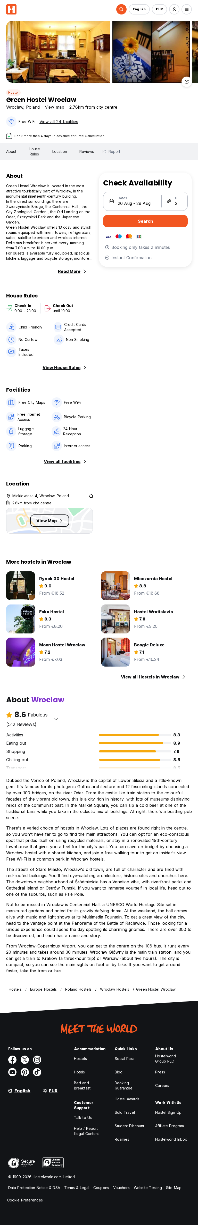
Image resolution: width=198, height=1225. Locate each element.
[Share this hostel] (187, 82)
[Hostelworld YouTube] (12, 1072)
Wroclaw (14, 107)
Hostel (13, 92)
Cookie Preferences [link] (25, 1200)
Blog (118, 1072)
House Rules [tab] (34, 151)
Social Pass (125, 1058)
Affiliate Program (169, 1126)
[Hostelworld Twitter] (25, 1060)
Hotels (79, 1072)
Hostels (80, 1058)
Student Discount (129, 1126)
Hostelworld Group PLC (165, 1058)
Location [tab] (59, 151)
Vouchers (121, 1187)
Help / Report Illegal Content (86, 1131)
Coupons (101, 1187)
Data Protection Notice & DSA (34, 1187)
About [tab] (11, 151)
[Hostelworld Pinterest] (25, 1072)
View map (54, 107)
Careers (162, 1085)
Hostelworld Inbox (171, 1139)
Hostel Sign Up (168, 1112)
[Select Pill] (121, 9)
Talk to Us (83, 1117)
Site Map (174, 1187)
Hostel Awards (127, 1099)
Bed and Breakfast (82, 1085)
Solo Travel (125, 1112)
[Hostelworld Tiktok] (37, 1072)
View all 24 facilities (58, 121)
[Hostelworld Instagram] (37, 1060)
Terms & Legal (76, 1187)
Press (160, 1072)
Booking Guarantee (124, 1085)
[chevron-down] (56, 719)
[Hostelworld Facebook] (12, 1060)
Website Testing (148, 1187)
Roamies (122, 1139)
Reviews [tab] (86, 151)
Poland (33, 107)
